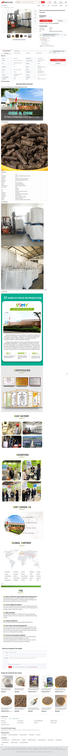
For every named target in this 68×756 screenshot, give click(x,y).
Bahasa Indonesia (63, 749)
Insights (61, 748)
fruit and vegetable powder (38, 720)
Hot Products (8, 748)
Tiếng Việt (58, 749)
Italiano (29, 749)
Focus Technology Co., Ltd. (27, 751)
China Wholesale (29, 748)
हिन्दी (48, 749)
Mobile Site (57, 748)
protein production (21, 722)
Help (48, 5)
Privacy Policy (50, 751)
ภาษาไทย (51, 749)
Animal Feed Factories (5, 739)
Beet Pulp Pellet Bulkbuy (24, 742)
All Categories (4, 5)
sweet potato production (5, 724)
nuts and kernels (3, 722)
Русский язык (25, 749)
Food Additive (4, 734)
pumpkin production (53, 720)
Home (2, 7)
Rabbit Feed (3, 720)
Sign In (41, 45)
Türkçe (55, 749)
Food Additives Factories (15, 739)
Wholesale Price (35, 748)
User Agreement (40, 751)
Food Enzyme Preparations (13, 734)
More (2, 744)
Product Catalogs (16, 718)
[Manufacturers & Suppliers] (7, 2)
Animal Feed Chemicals (42, 739)
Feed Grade (24, 739)
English (9, 749)
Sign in (66, 2)
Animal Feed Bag (50, 739)
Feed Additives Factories (32, 739)
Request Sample (55, 23)
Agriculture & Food (6, 7)
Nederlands (36, 749)
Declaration (45, 751)
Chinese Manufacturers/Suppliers (21, 748)
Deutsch (32, 749)
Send (10, 667)
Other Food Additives (23, 734)
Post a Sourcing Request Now (31, 667)
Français (20, 749)
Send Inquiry (46, 20)
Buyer (44, 5)
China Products (13, 748)
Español (12, 749)
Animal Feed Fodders (14, 742)
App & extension (54, 5)
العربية (40, 749)
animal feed (36, 722)
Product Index (52, 748)
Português (16, 749)
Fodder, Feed (12, 7)
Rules (66, 5)
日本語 (46, 749)
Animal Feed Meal (58, 739)
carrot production (20, 720)
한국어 (43, 749)
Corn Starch (38, 734)
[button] (44, 53)
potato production (53, 722)
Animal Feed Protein (5, 742)
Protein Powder (31, 734)
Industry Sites (41, 748)
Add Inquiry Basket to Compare (19, 39)
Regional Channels (46, 748)
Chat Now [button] (61, 20)
